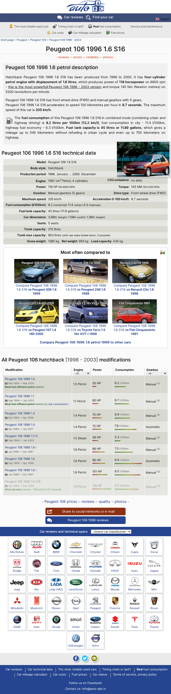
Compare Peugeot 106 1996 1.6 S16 (36, 289)
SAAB (16, 626)
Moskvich (37, 608)
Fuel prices (117, 32)
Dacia (154, 552)
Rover (154, 608)
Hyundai (95, 570)
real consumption (58, 404)
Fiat (36, 570)
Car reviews (73, 17)
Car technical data (40, 669)
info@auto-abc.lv (94, 688)
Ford (56, 570)
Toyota (154, 626)
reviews (63, 57)
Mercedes (134, 589)
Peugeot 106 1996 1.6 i (20, 447)
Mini (154, 589)
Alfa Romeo (17, 552)
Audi (36, 552)
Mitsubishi (17, 608)
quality (104, 501)
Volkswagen (75, 645)
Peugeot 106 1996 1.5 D (21, 436)
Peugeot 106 (38, 39)
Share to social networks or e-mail (88, 511)
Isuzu (134, 570)
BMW (56, 552)
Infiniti (115, 570)
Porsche (115, 608)
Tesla (134, 626)
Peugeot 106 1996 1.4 (20, 413)
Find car (103, 17)
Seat (36, 626)
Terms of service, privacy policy (135, 674)
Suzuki (115, 626)
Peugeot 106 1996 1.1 (19, 396)
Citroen (115, 552)
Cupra (134, 552)
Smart (75, 626)
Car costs (58, 32)
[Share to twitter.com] (84, 658)
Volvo (95, 645)
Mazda (115, 589)
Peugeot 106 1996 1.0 (20, 379)
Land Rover (76, 589)
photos (108, 57)
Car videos (100, 674)
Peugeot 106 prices (61, 501)
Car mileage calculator (87, 32)
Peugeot (22, 39)
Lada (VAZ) (56, 589)
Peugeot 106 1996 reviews (88, 520)
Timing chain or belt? (71, 26)
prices (77, 57)
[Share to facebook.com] (75, 658)
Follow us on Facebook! (85, 683)
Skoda (56, 626)
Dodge (17, 570)
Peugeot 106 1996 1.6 (20, 458)
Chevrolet (76, 552)
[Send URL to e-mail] (94, 658)
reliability (92, 57)
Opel (76, 608)
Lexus (95, 589)
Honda (76, 570)
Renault (134, 608)
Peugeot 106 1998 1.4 (20, 424)
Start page (7, 39)
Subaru (95, 626)
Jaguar (154, 570)
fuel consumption (107, 26)
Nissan (56, 608)
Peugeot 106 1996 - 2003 (65, 39)
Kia (37, 589)
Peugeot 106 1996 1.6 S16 (23, 481)
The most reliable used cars (31, 26)
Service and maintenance (146, 26)
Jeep (17, 589)
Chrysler (95, 552)
